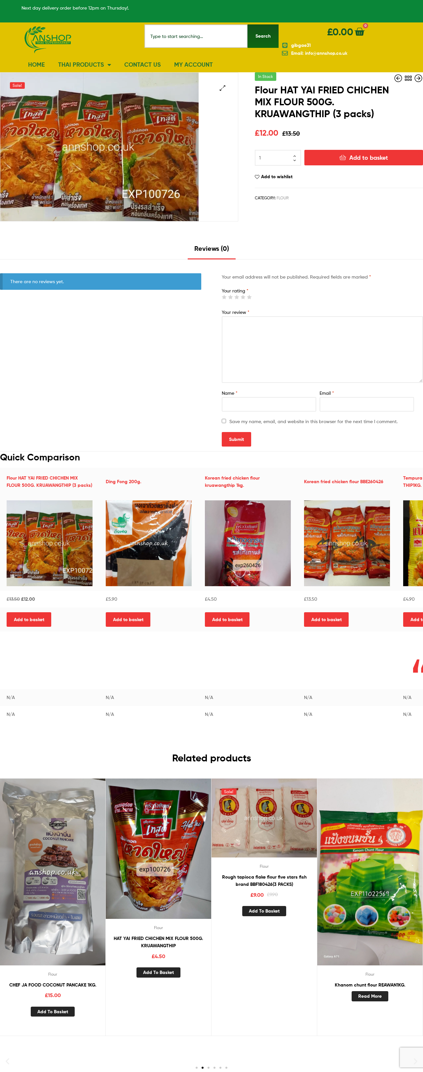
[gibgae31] (285, 45)
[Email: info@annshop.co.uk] (285, 53)
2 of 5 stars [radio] (230, 297)
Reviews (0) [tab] (211, 248)
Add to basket (368, 157)
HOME (36, 64)
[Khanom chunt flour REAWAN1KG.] (418, 78)
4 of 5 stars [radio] (243, 297)
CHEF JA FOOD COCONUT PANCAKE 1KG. (52, 985)
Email (327, 393)
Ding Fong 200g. (123, 482)
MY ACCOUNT (193, 64)
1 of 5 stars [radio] (224, 297)
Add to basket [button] (29, 619)
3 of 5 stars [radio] (236, 297)
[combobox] (196, 36)
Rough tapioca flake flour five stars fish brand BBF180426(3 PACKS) (264, 881)
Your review (236, 312)
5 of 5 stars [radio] (249, 297)
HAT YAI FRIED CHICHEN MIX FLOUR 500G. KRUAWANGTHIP (158, 942)
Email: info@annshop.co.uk (319, 53)
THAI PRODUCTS (81, 64)
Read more (370, 996)
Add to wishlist (276, 177)
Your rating (235, 290)
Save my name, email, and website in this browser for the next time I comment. (313, 421)
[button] (222, 88)
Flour (282, 197)
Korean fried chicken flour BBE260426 (343, 482)
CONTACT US (142, 64)
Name (230, 393)
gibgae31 (301, 45)
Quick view (61, 881)
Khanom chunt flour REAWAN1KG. (370, 985)
